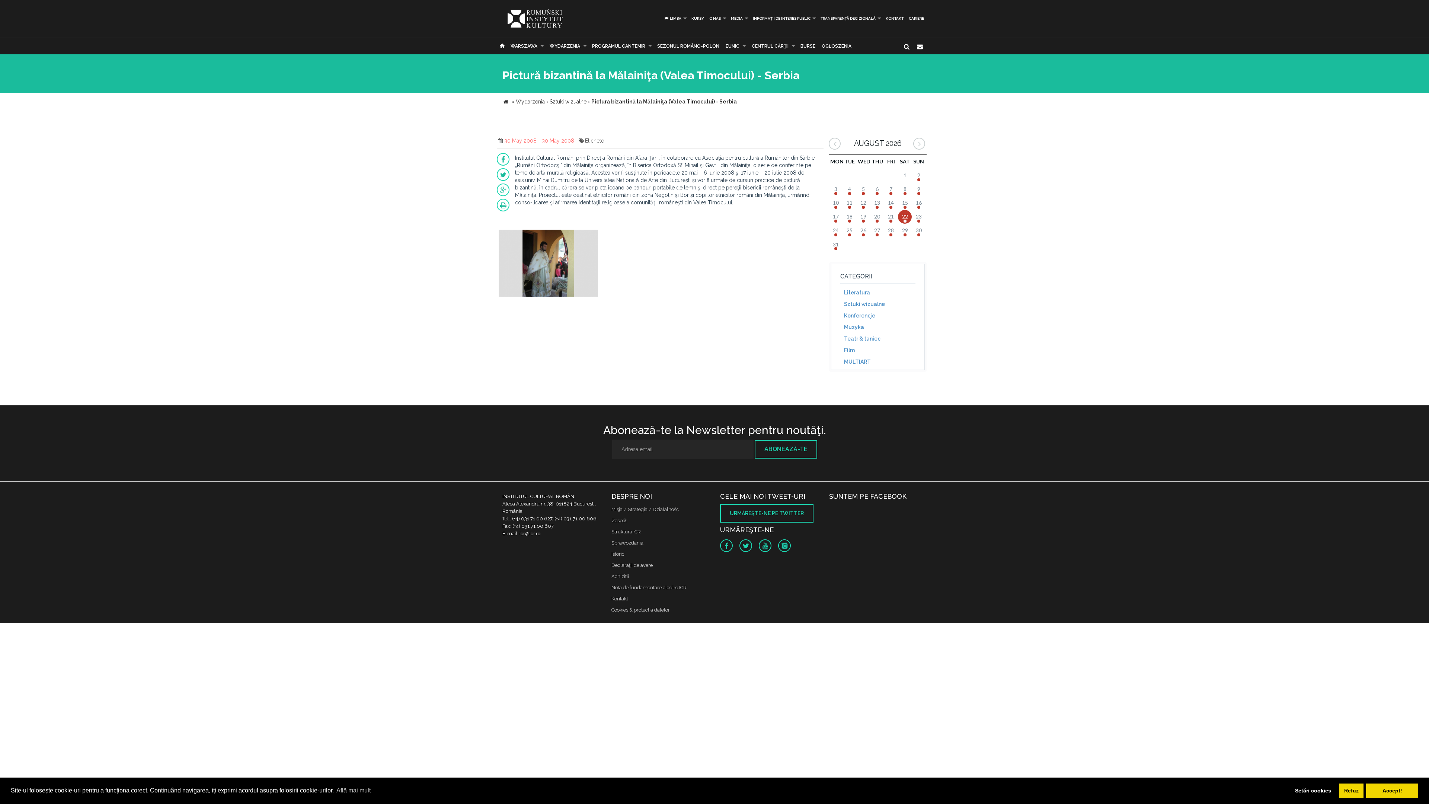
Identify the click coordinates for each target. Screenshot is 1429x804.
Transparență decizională (848, 18)
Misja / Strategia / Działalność (645, 509)
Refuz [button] (1351, 791)
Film (849, 350)
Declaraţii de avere (632, 565)
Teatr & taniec (862, 339)
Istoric (617, 554)
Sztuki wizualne (864, 304)
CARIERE (916, 18)
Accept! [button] (1392, 791)
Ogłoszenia (836, 46)
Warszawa (524, 46)
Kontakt (895, 18)
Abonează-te (786, 449)
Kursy (697, 18)
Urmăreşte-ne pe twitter (767, 513)
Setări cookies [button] (1313, 791)
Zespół (619, 520)
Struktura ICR (626, 532)
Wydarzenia (565, 46)
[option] (548, 264)
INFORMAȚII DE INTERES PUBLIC (782, 18)
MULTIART (857, 362)
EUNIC (732, 46)
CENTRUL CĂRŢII (770, 46)
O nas (715, 18)
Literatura (857, 293)
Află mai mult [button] (353, 790)
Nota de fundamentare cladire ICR (649, 587)
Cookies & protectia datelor (640, 610)
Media (737, 18)
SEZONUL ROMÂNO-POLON (688, 46)
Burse (807, 46)
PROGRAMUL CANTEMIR (618, 46)
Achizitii (620, 576)
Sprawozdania (627, 543)
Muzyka (854, 327)
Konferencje (859, 316)
